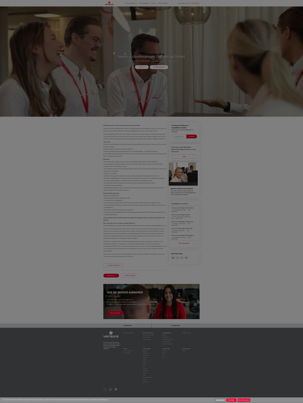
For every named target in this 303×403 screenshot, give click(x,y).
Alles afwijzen (231, 400)
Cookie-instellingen (220, 400)
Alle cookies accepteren (244, 400)
